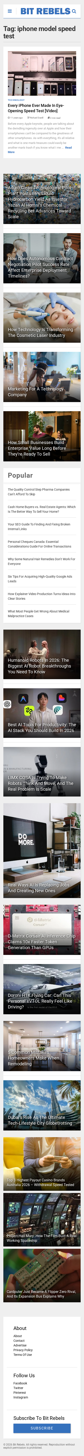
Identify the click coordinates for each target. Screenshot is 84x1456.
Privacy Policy (23, 1350)
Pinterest (19, 1392)
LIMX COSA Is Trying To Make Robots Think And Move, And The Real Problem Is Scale (40, 783)
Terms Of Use (22, 1354)
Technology (16, 100)
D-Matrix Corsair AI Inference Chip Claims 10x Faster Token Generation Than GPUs (41, 941)
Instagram (20, 1397)
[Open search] (76, 9)
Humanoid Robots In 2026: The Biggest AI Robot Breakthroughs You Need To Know (39, 665)
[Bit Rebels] (43, 14)
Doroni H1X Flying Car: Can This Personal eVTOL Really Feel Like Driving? (40, 1001)
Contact (19, 1340)
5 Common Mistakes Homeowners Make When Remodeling (33, 1057)
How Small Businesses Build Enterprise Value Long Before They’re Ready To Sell (37, 448)
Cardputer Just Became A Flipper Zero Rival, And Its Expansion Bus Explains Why (41, 1294)
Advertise (19, 1345)
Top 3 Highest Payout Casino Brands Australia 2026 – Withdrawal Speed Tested (40, 1182)
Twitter (18, 1388)
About (17, 1336)
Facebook (20, 1383)
